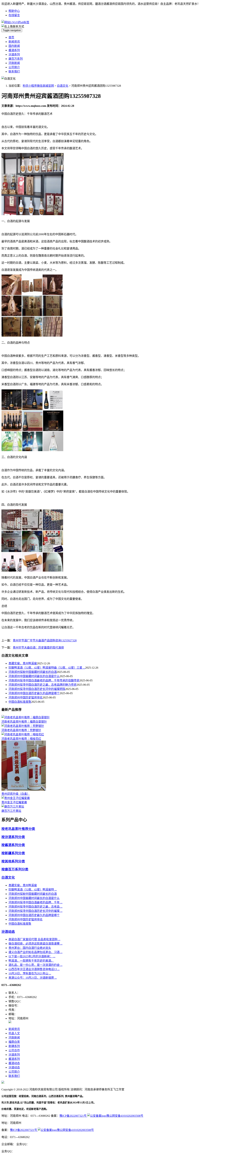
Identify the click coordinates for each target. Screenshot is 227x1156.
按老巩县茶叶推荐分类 (18, 829)
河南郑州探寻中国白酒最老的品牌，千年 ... (35, 902)
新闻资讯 (14, 41)
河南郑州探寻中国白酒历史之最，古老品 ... (35, 906)
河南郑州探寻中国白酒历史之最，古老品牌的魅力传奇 (43, 684)
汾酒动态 (8, 932)
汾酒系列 (14, 54)
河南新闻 (14, 62)
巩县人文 (14, 1033)
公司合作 (14, 1050)
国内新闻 (14, 45)
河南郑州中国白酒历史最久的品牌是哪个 (34, 693)
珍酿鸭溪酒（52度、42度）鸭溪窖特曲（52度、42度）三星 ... (47, 667)
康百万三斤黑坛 (11, 810)
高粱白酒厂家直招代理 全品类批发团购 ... (34, 939)
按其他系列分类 (13, 861)
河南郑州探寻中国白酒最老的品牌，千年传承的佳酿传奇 (44, 680)
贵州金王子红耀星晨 (14, 802)
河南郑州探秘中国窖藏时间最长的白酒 (33, 671)
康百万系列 (16, 58)
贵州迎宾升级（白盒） (15, 793)
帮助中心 (14, 10)
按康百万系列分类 (14, 869)
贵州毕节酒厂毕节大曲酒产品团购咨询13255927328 (45, 640)
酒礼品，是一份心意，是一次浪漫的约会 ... (35, 964)
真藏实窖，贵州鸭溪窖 (23, 663)
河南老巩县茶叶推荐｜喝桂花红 (21, 738)
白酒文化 (62, 85)
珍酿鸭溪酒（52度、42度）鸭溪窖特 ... (33, 889)
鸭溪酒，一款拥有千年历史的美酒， (31, 960)
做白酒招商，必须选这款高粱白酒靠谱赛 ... (35, 943)
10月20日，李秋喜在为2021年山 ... (30, 973)
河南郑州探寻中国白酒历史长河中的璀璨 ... (35, 910)
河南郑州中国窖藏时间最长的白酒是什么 (34, 676)
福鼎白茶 (14, 1041)
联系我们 (14, 71)
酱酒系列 (14, 50)
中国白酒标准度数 (20, 701)
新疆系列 (14, 1046)
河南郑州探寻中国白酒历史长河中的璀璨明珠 (37, 688)
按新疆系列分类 (13, 853)
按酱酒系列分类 (13, 845)
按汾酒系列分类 (13, 837)
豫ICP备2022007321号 (73, 1115)
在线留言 (14, 15)
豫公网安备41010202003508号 (124, 1115)
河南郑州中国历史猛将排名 (26, 697)
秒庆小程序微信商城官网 (38, 85)
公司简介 (14, 67)
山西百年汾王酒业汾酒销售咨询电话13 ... (34, 969)
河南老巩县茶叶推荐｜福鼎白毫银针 (24, 721)
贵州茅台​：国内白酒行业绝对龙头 (30, 947)
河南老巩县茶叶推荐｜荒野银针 (21, 730)
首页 (11, 37)
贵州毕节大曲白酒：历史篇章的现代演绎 (38, 647)
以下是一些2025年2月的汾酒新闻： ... (32, 956)
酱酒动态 (14, 1063)
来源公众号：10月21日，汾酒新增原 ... (33, 977)
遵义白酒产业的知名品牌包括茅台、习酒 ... (35, 952)
